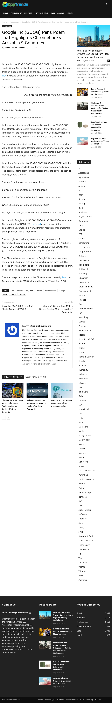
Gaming (60, 13)
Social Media (84, 510)
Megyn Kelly (84, 439)
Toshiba (22, 294)
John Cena (83, 391)
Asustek (20, 290)
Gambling (83, 317)
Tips (80, 553)
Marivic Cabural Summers (15, 47)
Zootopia (82, 580)
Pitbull (81, 483)
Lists (80, 418)
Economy (82, 273)
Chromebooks (50, 290)
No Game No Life (86, 470)
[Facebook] (5, 54)
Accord (81, 168)
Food (80, 304)
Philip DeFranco (86, 479)
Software (82, 514)
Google (62, 290)
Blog (80, 207)
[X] (12, 54)
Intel (5, 294)
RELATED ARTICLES (13, 377)
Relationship (84, 492)
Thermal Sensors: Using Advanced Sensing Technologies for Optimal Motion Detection (12, 406)
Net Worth (83, 461)
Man (80, 422)
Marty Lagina (84, 435)
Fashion (82, 295)
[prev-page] (4, 418)
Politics (81, 488)
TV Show (82, 562)
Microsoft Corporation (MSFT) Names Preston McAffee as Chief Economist (56, 309)
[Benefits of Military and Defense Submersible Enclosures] (82, 125)
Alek (78, 61)
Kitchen (82, 400)
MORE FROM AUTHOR (36, 377)
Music (81, 457)
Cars (53, 13)
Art (79, 190)
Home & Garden (86, 356)
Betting (81, 203)
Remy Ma (83, 496)
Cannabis (83, 221)
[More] (32, 54)
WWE (80, 575)
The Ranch (83, 549)
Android (82, 181)
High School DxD (86, 339)
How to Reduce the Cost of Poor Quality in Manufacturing (100, 91)
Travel (81, 558)
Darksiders (83, 264)
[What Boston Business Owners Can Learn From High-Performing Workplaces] (93, 36)
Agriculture (83, 177)
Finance (82, 299)
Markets (82, 431)
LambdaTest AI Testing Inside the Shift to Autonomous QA (61, 403)
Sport (81, 523)
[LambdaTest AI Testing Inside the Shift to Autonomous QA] (62, 390)
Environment (84, 291)
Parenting (83, 474)
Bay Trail (29, 290)
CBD (80, 234)
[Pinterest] (18, 54)
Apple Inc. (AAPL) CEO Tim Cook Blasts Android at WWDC (18, 307)
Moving (82, 453)
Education (83, 278)
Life (80, 413)
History (81, 343)
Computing (83, 242)
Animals (82, 186)
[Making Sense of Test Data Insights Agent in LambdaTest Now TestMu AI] (37, 390)
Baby (80, 194)
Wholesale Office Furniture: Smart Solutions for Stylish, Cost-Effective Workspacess (99, 108)
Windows (82, 571)
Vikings (81, 566)
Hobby (81, 348)
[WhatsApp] (25, 54)
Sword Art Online (86, 536)
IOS (80, 387)
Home (5, 13)
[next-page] (8, 418)
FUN (80, 313)
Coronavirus (84, 247)
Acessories (83, 172)
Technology (16, 13)
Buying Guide (85, 216)
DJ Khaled (83, 269)
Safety (81, 501)
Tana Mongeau (85, 540)
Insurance (83, 378)
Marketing (83, 426)
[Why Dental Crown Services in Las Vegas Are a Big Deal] (82, 141)
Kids (80, 396)
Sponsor (82, 518)
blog (4, 75)
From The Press (85, 308)
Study (81, 527)
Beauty (81, 199)
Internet (82, 383)
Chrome (39, 290)
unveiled (36, 224)
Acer (12, 290)
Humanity (83, 369)
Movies (81, 448)
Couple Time (84, 251)
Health (70, 13)
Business (28, 13)
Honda (81, 361)
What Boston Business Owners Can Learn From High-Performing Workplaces (93, 54)
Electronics (83, 282)
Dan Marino (84, 260)
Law (80, 404)
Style (80, 531)
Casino (81, 229)
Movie (81, 444)
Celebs (81, 238)
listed (64, 277)
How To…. (83, 365)
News (81, 466)
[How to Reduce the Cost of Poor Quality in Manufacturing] (82, 92)
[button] (106, 4)
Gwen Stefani (84, 330)
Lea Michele (84, 409)
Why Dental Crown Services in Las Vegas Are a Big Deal (100, 141)
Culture (82, 256)
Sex (80, 505)
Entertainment (41, 13)
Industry (82, 374)
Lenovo (13, 294)
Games (81, 321)
